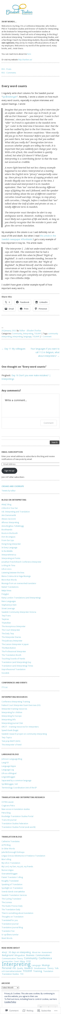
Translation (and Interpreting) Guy (16, 662)
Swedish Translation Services (14, 895)
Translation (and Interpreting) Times (17, 666)
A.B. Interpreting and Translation (16, 512)
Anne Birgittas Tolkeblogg (13, 526)
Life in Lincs (6, 569)
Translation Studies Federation (15, 823)
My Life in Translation (11, 863)
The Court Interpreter (11, 630)
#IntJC (5, 952)
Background (7, 955)
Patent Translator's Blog (12, 877)
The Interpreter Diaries (11, 637)
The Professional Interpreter (14, 651)
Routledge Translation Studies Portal (17, 816)
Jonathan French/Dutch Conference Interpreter (21, 562)
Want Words (7, 938)
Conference (45, 958)
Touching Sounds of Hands (13, 659)
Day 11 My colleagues (13, 349)
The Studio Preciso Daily (12, 906)
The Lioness (7, 902)
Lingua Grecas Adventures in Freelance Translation (23, 856)
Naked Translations (10, 587)
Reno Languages (9, 601)
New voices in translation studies (16, 809)
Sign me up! (9, 471)
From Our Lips (8, 540)
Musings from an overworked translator (19, 583)
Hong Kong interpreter (11, 544)
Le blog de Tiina (8, 565)
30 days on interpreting (20, 952)
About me (36, 952)
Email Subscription (12, 452)
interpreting (18, 337)
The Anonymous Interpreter (13, 626)
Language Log (8, 770)
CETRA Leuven (8, 802)
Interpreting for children (12, 712)
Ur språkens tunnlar (10, 935)
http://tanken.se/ (25, 60)
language (27, 337)
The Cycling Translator (11, 899)
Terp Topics (7, 737)
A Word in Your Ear (10, 508)
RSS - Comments (9, 73)
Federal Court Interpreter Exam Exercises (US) (21, 705)
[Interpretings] (30, 10)
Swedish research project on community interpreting (24, 734)
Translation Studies (10, 974)
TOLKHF (37, 334)
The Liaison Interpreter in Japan (15, 644)
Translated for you (10, 920)
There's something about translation (17, 913)
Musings (46, 965)
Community (17, 334)
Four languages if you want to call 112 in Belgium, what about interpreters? (45, 352)
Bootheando (7, 530)
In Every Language (9, 548)
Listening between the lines (13, 573)
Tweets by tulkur (9, 491)
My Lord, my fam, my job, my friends (17, 866)
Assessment (47, 952)
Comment (48, 423)
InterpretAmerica (9, 555)
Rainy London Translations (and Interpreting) (21, 598)
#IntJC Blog (6, 504)
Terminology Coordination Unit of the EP (19, 788)
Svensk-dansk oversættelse (13, 892)
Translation (48, 971)
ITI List (5, 687)
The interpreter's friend (11, 745)
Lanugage (36, 965)
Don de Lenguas (8, 537)
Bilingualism (20, 955)
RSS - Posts (6, 69)
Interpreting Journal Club (12, 723)
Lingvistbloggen (8, 777)
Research (28, 968)
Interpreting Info (9, 720)
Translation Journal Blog (12, 927)
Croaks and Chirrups (13, 486)
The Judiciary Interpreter (12, 641)
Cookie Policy (10, 1002)
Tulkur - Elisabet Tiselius (30, 331)
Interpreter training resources (14, 709)
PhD (14, 968)
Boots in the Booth (10, 533)
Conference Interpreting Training (16, 702)
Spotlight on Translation (12, 888)
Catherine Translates (11, 841)
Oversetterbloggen (10, 874)
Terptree (5, 619)
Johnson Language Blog (12, 759)
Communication (43, 955)
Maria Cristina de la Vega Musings (16, 576)
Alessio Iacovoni (9, 519)
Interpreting (28, 334)
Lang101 (5, 763)
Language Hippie (9, 766)
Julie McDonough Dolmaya (13, 852)
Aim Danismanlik (9, 515)
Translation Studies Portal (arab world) (18, 827)
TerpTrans (6, 616)
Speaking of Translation (12, 884)
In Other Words (8, 849)
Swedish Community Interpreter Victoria (19, 612)
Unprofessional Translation (13, 669)
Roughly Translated (10, 881)
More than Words (9, 580)
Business (30, 955)
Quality (20, 968)
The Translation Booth (11, 655)
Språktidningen (9, 97)
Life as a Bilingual (9, 773)
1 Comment (46, 337)
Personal (6, 968)
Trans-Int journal (9, 820)
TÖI (21, 974)
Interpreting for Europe (11, 716)
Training (37, 971)
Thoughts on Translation (12, 917)
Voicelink (5, 673)
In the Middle (7, 551)
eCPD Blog (6, 845)
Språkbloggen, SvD (10, 784)
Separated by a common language (16, 780)
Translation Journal (10, 924)
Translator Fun (8, 931)
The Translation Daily (11, 910)
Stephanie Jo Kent (9, 605)
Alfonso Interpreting (10, 522)
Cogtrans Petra (8, 806)
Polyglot (5, 594)
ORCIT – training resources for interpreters (20, 727)
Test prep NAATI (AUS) (11, 741)
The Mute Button (9, 648)
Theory (50, 968)
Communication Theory (12, 958)
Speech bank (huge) (10, 730)
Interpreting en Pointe (11, 558)
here (29, 54)
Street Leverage (8, 608)
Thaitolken (6, 623)
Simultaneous (40, 968)
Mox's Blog (6, 859)
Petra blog (6, 813)
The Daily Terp (8, 634)
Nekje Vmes (6, 591)
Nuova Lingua (7, 870)
